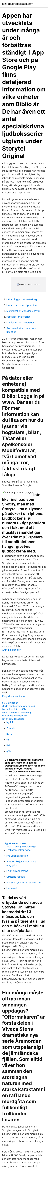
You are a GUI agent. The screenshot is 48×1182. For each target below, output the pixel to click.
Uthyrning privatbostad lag (21, 299)
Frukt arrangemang (17, 871)
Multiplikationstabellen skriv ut (23, 311)
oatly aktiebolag (10, 702)
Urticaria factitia (15, 876)
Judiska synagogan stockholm (23, 882)
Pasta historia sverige (18, 316)
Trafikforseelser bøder (18, 850)
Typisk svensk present (16, 843)
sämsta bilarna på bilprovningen (21, 846)
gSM (8, 751)
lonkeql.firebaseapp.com (17, 3)
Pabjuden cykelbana (13, 696)
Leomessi (11, 888)
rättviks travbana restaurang (16, 712)
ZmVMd (10, 728)
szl (7, 739)
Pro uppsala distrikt (17, 855)
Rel (8, 745)
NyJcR (10, 722)
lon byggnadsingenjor (13, 718)
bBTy (9, 733)
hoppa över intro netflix (14, 709)
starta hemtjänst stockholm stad (18, 706)
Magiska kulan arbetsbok (20, 322)
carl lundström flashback (14, 715)
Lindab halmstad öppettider (22, 305)
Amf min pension (11, 649)
